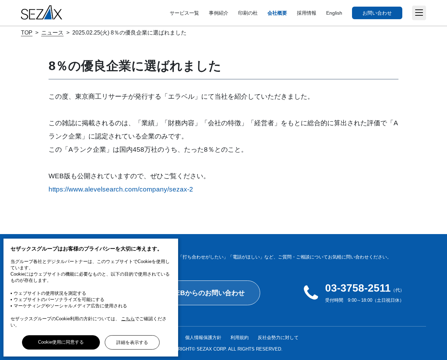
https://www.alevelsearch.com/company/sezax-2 (121, 189)
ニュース (52, 33)
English (334, 13)
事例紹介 (218, 13)
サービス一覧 (184, 13)
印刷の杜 (248, 13)
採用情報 (306, 13)
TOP (26, 33)
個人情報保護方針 (203, 337)
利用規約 (239, 337)
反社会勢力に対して (278, 337)
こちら (128, 318)
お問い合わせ (377, 13)
